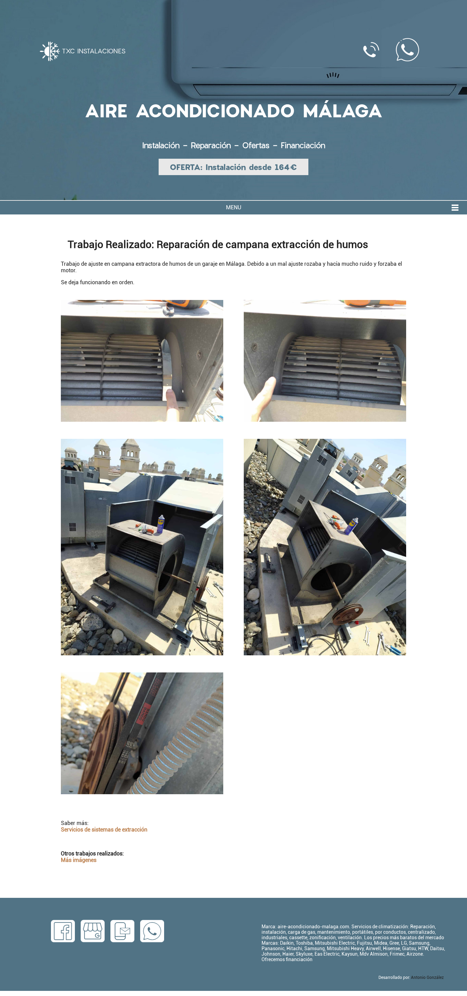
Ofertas (255, 145)
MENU (233, 207)
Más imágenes (78, 860)
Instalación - (166, 145)
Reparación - (216, 145)
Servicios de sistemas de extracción (104, 829)
